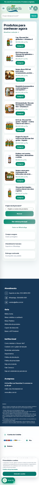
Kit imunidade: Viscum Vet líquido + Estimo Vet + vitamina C (25, 105)
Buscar (34, 16)
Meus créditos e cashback (13, 317)
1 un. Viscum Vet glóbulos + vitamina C (24, 38)
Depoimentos (9, 354)
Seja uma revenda (10, 364)
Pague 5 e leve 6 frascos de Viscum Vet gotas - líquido (25, 138)
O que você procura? (13, 206)
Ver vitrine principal (19, 222)
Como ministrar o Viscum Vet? (15, 343)
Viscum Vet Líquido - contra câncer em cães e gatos (25, 189)
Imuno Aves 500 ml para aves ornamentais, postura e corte (24, 71)
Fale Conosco (9, 368)
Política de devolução (12, 357)
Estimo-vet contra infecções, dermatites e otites (24, 155)
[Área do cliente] (35, 8)
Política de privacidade (12, 361)
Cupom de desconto (11, 328)
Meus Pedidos (9, 321)
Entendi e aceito (19, 474)
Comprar (20, 46)
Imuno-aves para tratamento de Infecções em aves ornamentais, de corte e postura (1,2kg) (24, 172)
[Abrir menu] (3, 8)
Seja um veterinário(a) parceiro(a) (16, 371)
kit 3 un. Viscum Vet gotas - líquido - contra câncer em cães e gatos (25, 121)
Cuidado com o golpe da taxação (16, 347)
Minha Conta (9, 314)
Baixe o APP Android (11, 331)
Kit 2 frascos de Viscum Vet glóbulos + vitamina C (24, 54)
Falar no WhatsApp (19, 227)
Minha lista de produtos (12, 324)
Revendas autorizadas (12, 350)
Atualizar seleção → (11, 32)
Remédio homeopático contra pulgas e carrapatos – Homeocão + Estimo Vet (25, 88)
